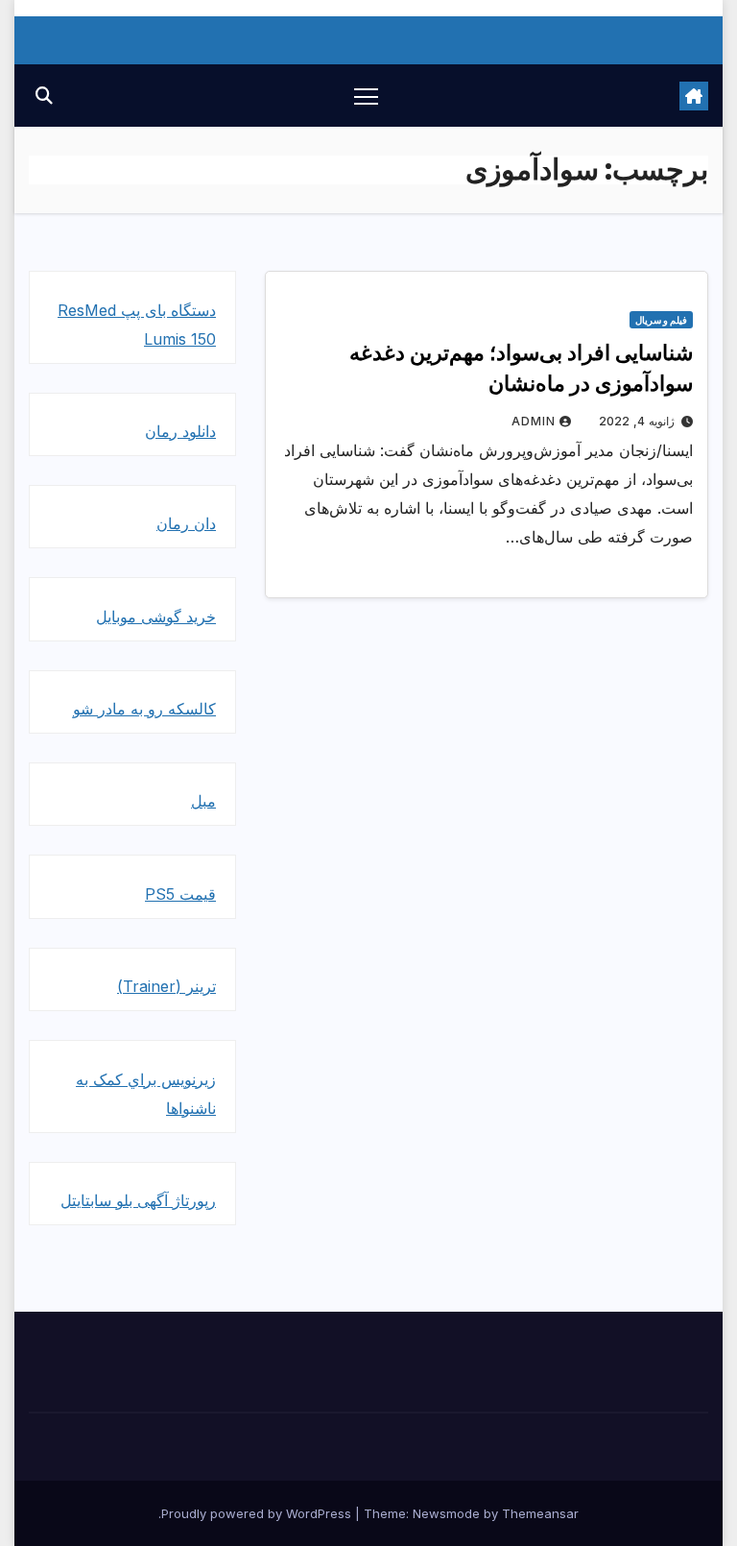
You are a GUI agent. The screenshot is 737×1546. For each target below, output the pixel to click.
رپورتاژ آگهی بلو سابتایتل (138, 1200)
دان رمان (186, 523)
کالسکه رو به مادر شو (144, 708)
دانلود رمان (180, 431)
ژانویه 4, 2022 (637, 421)
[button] (44, 95)
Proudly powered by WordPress (258, 1513)
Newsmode (446, 1513)
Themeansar (540, 1513)
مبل (203, 800)
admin (533, 421)
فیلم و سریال (661, 320)
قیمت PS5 (180, 894)
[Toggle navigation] (366, 95)
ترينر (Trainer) (166, 986)
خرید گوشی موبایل (156, 616)
